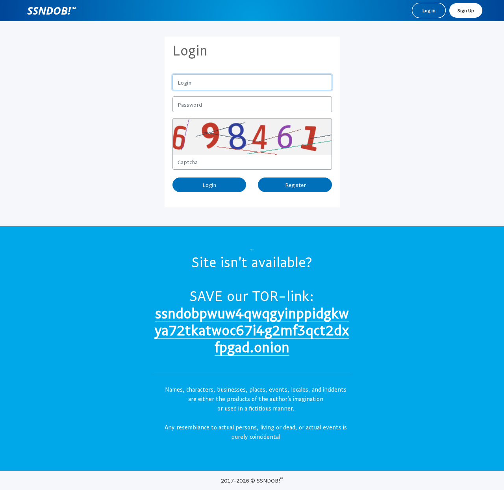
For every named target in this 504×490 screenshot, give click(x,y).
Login (209, 184)
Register (295, 184)
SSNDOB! (51, 10)
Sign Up (466, 10)
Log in (428, 10)
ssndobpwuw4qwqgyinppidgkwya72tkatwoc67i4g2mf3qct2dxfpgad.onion (251, 329)
